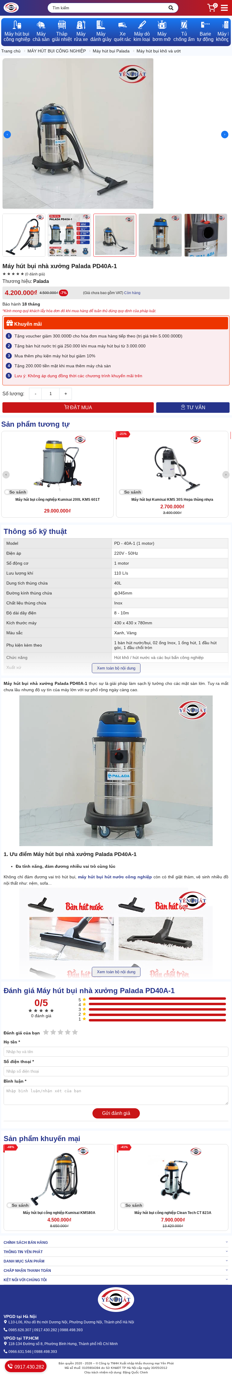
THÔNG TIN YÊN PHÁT (23, 1252)
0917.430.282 (28, 1366)
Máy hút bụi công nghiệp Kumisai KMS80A (59, 1213)
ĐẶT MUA (80, 407)
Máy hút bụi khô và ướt (159, 51)
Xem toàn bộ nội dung (116, 668)
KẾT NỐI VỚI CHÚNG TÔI (25, 1280)
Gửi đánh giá (116, 1113)
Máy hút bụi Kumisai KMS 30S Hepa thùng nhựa (172, 499)
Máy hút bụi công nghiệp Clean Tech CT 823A (172, 1213)
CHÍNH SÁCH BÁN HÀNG (26, 1243)
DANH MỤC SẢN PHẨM (24, 1261)
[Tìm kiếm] (171, 8)
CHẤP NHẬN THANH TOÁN (27, 1271)
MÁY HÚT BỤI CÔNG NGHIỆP (56, 51)
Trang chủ (11, 51)
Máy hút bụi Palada (111, 51)
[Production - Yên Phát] (11, 7)
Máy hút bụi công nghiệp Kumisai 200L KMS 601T (57, 499)
